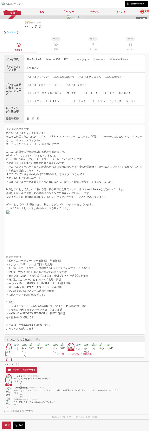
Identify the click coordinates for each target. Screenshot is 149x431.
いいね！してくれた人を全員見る (74, 353)
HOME (55, 417)
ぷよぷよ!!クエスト (76, 84)
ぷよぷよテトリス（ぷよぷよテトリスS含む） (53, 93)
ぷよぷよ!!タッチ (114, 76)
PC (66, 59)
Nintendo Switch (119, 59)
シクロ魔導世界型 (21, 388)
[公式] (9, 346)
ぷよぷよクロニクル (90, 76)
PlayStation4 (34, 59)
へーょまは (18, 376)
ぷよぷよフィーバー (38, 76)
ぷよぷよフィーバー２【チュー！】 (47, 101)
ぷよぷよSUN (97, 101)
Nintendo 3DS (52, 59)
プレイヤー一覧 (70, 417)
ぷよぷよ (131, 101)
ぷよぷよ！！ (90, 93)
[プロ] (9, 379)
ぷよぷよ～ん (78, 101)
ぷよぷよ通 (115, 101)
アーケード (99, 59)
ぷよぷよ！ (124, 93)
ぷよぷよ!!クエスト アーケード (44, 84)
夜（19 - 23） (34, 118)
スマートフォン (80, 59)
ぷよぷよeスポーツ (64, 76)
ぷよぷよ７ (108, 93)
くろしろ (17, 399)
